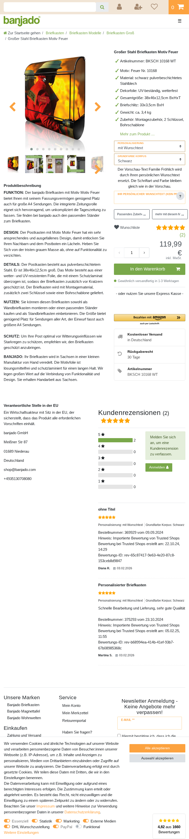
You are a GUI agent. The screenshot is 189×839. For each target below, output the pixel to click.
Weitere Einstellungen (21, 832)
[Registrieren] (138, 7)
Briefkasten (54, 33)
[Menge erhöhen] (144, 253)
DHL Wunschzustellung (30, 827)
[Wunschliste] (158, 7)
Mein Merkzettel (75, 713)
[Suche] (102, 7)
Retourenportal (74, 720)
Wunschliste (129, 227)
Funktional (91, 827)
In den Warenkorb (147, 269)
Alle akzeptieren (157, 748)
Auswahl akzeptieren (157, 758)
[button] (149, 319)
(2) (182, 234)
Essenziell (20, 821)
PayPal (66, 827)
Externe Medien (103, 821)
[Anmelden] (120, 7)
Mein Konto (71, 705)
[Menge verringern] (119, 253)
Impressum (45, 806)
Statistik (45, 821)
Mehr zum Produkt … (137, 134)
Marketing (71, 821)
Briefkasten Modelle (84, 33)
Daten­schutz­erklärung (82, 812)
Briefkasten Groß (120, 33)
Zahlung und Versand (24, 735)
